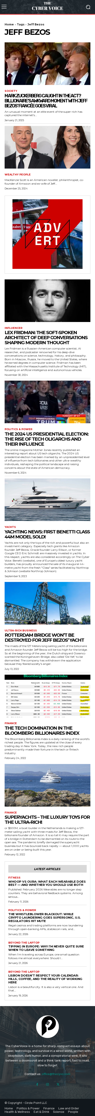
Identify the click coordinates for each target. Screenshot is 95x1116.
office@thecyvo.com (56, 1074)
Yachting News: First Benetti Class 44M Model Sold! (47, 534)
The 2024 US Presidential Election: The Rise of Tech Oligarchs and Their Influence (46, 439)
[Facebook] (37, 1085)
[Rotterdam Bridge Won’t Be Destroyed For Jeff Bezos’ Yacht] (47, 603)
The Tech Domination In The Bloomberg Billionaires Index (42, 730)
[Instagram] (48, 1085)
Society (11, 91)
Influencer (13, 328)
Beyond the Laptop (23, 942)
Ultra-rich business (21, 630)
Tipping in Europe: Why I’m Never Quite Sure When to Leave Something (46, 948)
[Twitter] (58, 1085)
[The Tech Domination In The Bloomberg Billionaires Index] (47, 696)
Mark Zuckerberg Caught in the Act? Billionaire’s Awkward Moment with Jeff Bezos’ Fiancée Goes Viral (46, 101)
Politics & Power (18, 429)
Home (9, 24)
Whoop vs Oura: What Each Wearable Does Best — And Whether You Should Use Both (47, 883)
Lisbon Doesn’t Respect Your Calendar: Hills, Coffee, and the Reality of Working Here (45, 979)
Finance (11, 723)
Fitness (14, 877)
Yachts (10, 527)
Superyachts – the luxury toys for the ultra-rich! (47, 819)
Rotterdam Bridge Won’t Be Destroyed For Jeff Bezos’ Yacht (44, 637)
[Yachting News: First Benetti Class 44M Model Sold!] (47, 499)
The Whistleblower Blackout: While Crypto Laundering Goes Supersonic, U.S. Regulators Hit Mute (44, 917)
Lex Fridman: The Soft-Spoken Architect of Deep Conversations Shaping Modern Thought (46, 337)
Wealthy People (18, 174)
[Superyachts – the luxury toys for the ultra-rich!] (47, 785)
